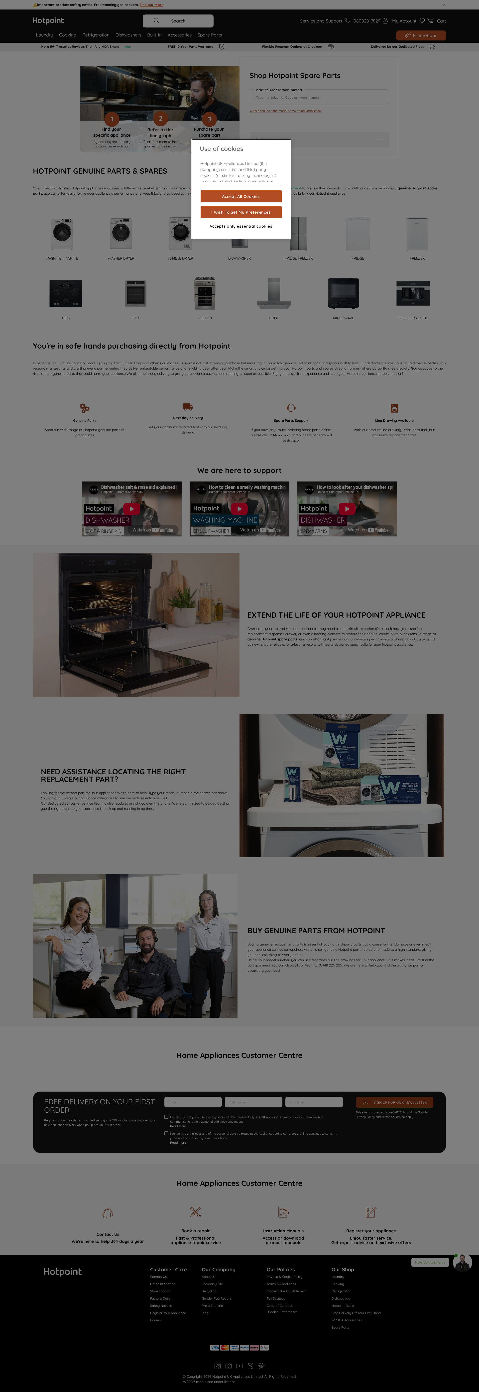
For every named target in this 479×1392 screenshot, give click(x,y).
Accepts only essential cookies (241, 226)
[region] (241, 189)
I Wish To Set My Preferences (240, 212)
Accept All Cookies (241, 196)
